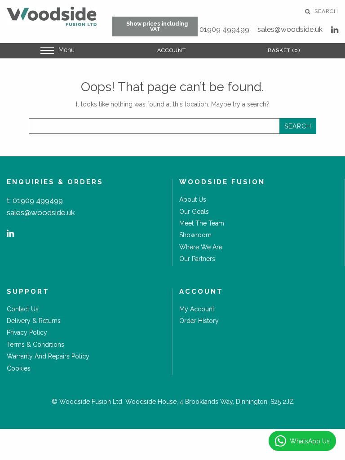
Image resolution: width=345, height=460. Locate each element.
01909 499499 (224, 29)
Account (171, 50)
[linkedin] (334, 30)
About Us (192, 199)
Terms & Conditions (35, 344)
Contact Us (23, 309)
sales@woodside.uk (290, 29)
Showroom (195, 235)
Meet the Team (201, 223)
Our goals (194, 211)
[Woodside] (52, 16)
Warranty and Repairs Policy (48, 356)
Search (325, 11)
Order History (199, 320)
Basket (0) (284, 50)
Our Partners (197, 258)
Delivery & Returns (34, 320)
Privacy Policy (27, 332)
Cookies (19, 368)
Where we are (200, 247)
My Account (196, 309)
